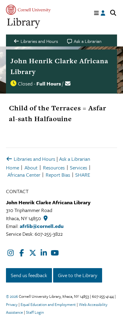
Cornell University (28, 9)
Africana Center (23, 174)
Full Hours (48, 83)
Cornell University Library (24, 23)
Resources (54, 167)
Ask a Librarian (74, 159)
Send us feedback (29, 275)
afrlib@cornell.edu (42, 226)
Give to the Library (77, 275)
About (31, 167)
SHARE (82, 174)
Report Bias (58, 174)
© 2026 (12, 296)
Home (12, 167)
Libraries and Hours (34, 159)
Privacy (12, 304)
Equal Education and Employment (48, 304)
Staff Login (35, 312)
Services (78, 167)
